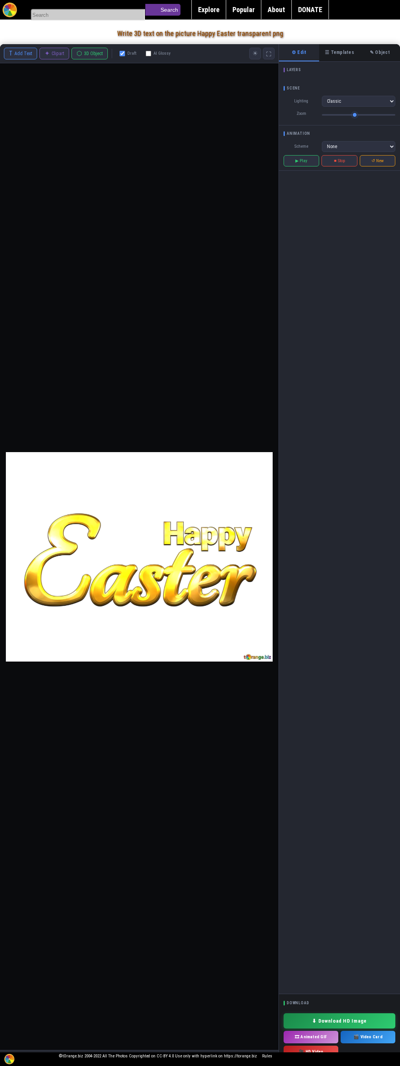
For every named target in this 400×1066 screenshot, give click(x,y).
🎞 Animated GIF (311, 1036)
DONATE (310, 9)
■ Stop (339, 160)
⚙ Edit (299, 52)
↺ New (377, 160)
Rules (267, 1056)
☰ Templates (339, 52)
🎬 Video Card (368, 1036)
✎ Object (380, 52)
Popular (243, 9)
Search (169, 10)
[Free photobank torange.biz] (10, 10)
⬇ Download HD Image (339, 1021)
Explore (209, 9)
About (276, 9)
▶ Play (301, 160)
